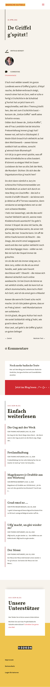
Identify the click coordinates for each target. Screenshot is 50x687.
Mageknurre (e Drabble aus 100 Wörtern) (25, 476)
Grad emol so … (17, 503)
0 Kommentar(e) (10, 75)
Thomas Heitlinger (18, 432)
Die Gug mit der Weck (21, 428)
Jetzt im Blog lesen (25, 387)
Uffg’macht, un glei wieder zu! (24, 526)
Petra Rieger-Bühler (18, 507)
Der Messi (14, 550)
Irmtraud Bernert (17, 482)
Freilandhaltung (17, 453)
